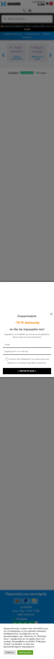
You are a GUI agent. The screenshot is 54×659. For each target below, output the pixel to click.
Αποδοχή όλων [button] (25, 652)
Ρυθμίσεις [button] (9, 652)
